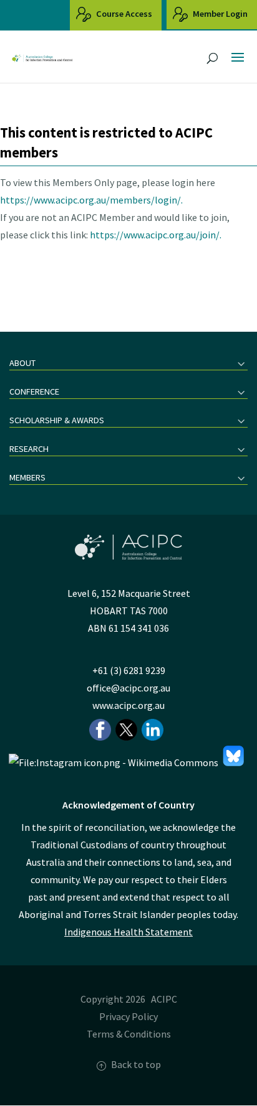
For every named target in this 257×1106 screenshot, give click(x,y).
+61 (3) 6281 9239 (128, 670)
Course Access (123, 13)
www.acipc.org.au (128, 705)
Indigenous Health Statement (128, 932)
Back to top (136, 1064)
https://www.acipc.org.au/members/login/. (91, 200)
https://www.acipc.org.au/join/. (155, 234)
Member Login (219, 13)
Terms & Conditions (129, 1034)
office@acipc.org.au (128, 688)
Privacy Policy (128, 1016)
